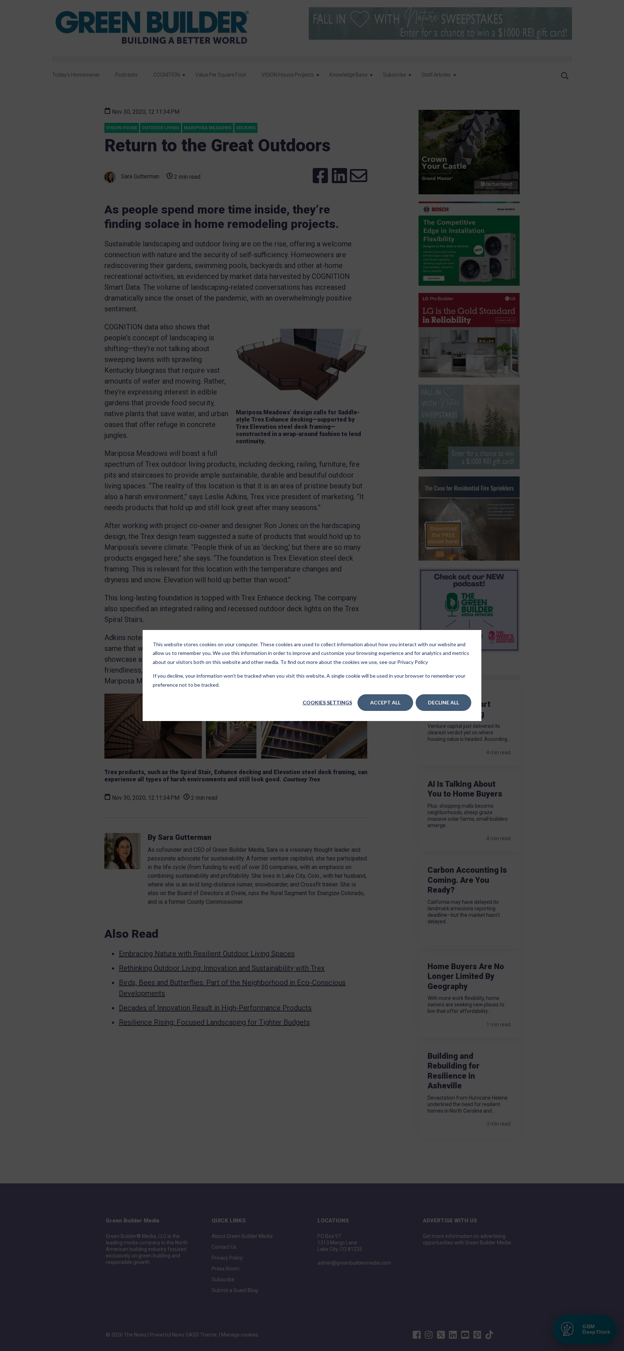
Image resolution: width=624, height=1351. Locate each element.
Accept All (385, 702)
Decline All (443, 702)
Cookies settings (327, 702)
